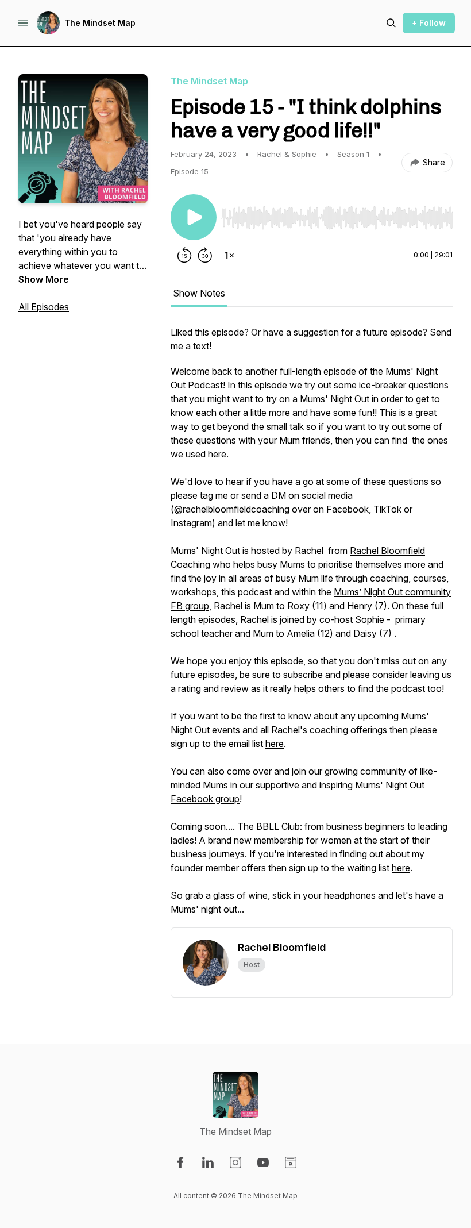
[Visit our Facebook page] (180, 1162)
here (217, 454)
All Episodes (43, 307)
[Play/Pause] (194, 217)
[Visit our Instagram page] (235, 1162)
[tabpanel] (312, 626)
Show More (43, 279)
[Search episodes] (391, 23)
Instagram (191, 523)
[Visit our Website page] (290, 1162)
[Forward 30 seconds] (205, 255)
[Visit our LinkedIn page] (208, 1162)
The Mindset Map (100, 23)
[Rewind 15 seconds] (184, 255)
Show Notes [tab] (199, 293)
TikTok (387, 509)
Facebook (347, 509)
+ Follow (429, 23)
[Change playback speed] (229, 255)
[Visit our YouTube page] (263, 1162)
